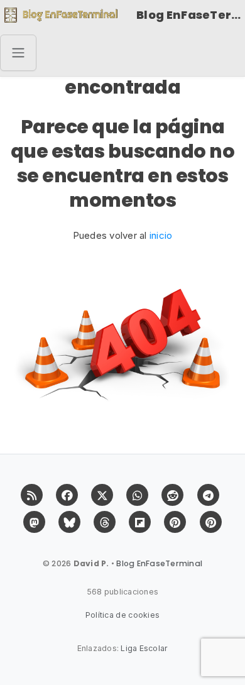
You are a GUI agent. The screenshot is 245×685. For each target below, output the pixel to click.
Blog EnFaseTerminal (190, 15)
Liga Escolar (144, 648)
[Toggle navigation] (18, 53)
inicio (161, 235)
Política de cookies (122, 615)
